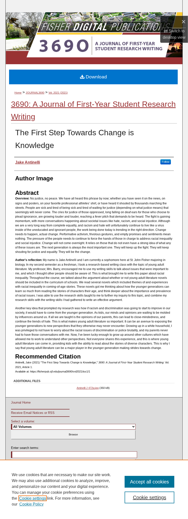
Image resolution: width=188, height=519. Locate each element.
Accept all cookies (149, 481)
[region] (94, 489)
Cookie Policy (31, 504)
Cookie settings (32, 498)
